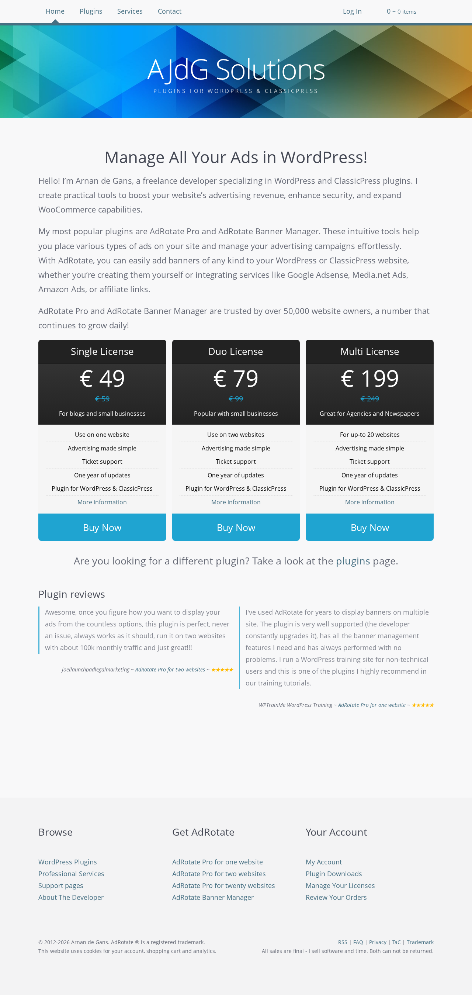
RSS (342, 942)
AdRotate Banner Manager (213, 897)
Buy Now (102, 527)
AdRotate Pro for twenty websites (223, 885)
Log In (352, 11)
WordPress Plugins (67, 861)
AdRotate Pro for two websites (170, 669)
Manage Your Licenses (340, 885)
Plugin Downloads (334, 873)
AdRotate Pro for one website (372, 705)
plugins (353, 560)
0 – (401, 11)
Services (130, 11)
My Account (324, 861)
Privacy (377, 942)
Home (55, 11)
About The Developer (71, 897)
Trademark (420, 942)
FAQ (358, 942)
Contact (169, 11)
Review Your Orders (336, 897)
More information (102, 502)
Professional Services (71, 873)
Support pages (60, 885)
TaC (396, 942)
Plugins (91, 11)
